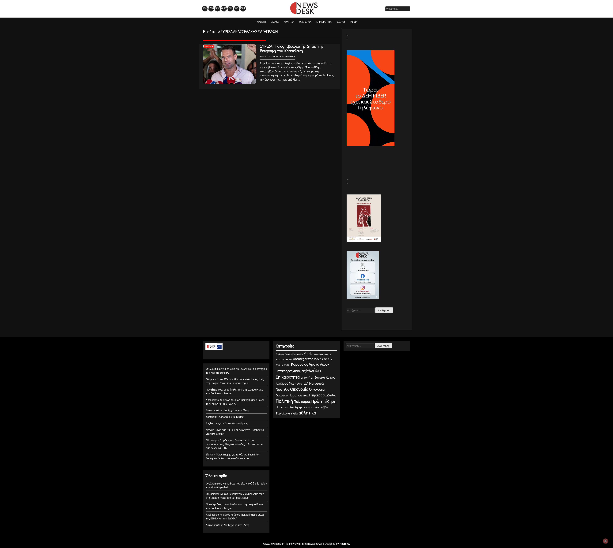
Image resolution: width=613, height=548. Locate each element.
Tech (290, 359)
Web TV (279, 365)
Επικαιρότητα (230, 8)
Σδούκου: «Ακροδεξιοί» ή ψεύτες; (225, 416)
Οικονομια (317, 389)
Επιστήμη (307, 377)
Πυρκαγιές (282, 407)
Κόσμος (236, 8)
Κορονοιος (299, 364)
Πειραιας (315, 395)
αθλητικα (217, 8)
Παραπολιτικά (298, 395)
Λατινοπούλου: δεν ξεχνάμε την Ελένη (227, 410)
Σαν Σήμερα (296, 407)
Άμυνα (314, 364)
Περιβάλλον (329, 395)
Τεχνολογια (283, 413)
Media (243, 8)
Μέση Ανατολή (298, 383)
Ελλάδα (211, 8)
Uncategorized (303, 359)
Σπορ (317, 407)
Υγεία (294, 413)
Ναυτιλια (282, 389)
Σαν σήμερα (309, 407)
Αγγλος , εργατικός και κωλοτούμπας (226, 423)
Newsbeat (318, 354)
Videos (318, 359)
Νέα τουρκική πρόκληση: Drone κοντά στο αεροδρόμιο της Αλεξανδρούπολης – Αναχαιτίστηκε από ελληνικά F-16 (235, 444)
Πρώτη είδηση (323, 401)
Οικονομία (223, 8)
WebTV (328, 359)
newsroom (290, 56)
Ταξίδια (324, 407)
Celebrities (290, 354)
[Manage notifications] (605, 541)
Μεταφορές (316, 383)
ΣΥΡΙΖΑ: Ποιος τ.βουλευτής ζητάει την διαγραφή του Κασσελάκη (292, 48)
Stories (285, 359)
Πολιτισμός (302, 401)
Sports (278, 359)
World (286, 365)
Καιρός (330, 377)
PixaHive (344, 543)
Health (300, 354)
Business (280, 354)
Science (327, 354)
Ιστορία (320, 377)
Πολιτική (204, 8)
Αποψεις (299, 371)
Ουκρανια (282, 395)
